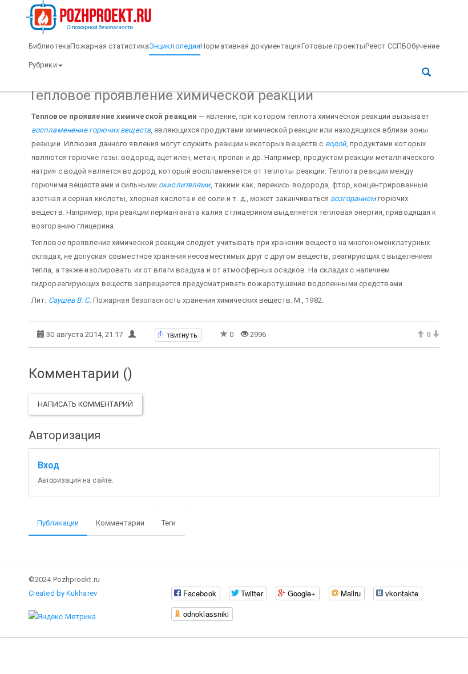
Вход (48, 465)
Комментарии (120, 523)
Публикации (58, 523)
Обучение (422, 46)
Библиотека (49, 46)
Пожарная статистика (109, 46)
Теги (169, 523)
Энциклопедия (174, 46)
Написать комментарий (85, 404)
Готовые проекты (333, 46)
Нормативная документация (250, 46)
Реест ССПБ (385, 46)
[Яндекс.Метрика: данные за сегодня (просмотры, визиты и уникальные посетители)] (62, 617)
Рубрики (43, 65)
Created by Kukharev (63, 593)
